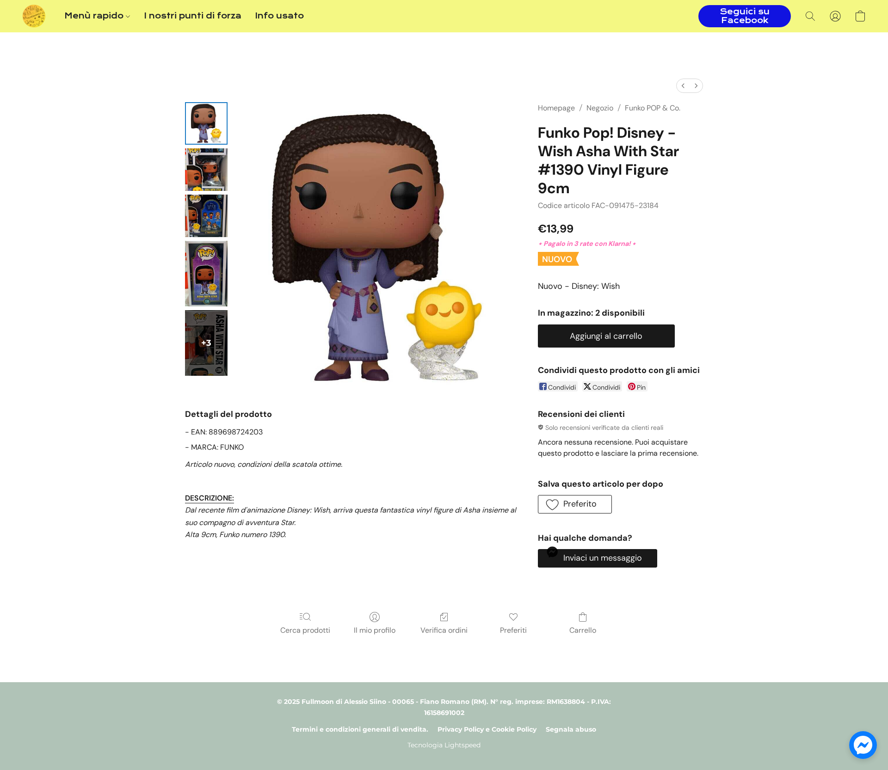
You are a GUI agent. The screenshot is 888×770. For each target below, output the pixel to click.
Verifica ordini (444, 630)
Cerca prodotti (305, 630)
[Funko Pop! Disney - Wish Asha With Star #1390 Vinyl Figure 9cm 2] (206, 216)
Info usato (279, 16)
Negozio (599, 108)
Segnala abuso (571, 729)
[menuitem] (683, 85)
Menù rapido (95, 16)
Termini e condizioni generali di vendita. (360, 729)
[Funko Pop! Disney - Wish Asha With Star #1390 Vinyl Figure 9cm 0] (206, 123)
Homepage (556, 108)
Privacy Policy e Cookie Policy (487, 729)
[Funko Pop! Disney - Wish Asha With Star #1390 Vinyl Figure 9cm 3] (206, 273)
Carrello (582, 630)
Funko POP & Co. (652, 108)
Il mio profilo (374, 630)
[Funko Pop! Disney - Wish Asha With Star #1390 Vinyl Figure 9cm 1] (206, 169)
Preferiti (513, 630)
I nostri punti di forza (192, 16)
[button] (34, 16)
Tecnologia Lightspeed (444, 745)
